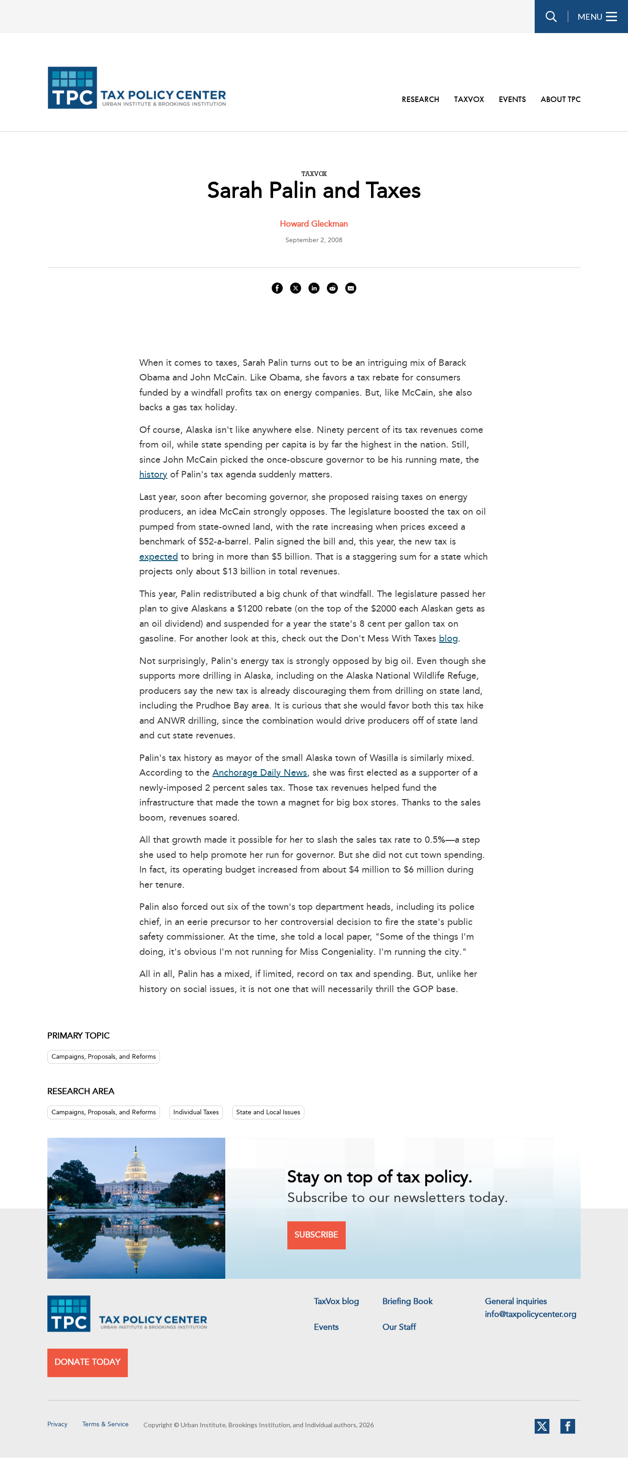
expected (158, 557)
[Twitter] (542, 1431)
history (153, 475)
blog (448, 639)
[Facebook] (567, 1431)
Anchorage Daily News (259, 773)
